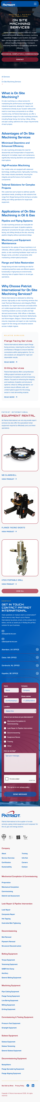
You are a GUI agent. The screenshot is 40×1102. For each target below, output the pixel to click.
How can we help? (10, 751)
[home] (9, 4)
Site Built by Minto (7, 1086)
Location (7, 706)
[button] (35, 3)
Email (6, 696)
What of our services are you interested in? (18, 717)
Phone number (26, 696)
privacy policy (24, 787)
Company (24, 686)
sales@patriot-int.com (9, 641)
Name (6, 686)
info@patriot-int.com (9, 634)
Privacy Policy (19, 1086)
